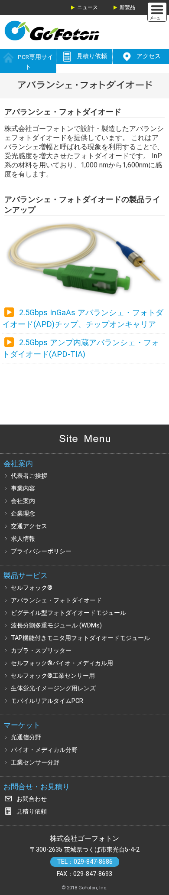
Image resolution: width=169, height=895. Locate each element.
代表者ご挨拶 (29, 476)
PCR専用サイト (35, 61)
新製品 (127, 7)
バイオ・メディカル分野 (44, 750)
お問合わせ (31, 799)
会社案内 (23, 501)
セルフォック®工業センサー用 (53, 675)
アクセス (148, 55)
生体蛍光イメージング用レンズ (53, 688)
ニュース (87, 7)
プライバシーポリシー (41, 551)
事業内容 (23, 488)
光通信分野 (26, 737)
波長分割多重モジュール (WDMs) (56, 625)
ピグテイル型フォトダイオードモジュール (68, 613)
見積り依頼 (92, 55)
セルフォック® (31, 587)
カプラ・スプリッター (41, 650)
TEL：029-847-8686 (85, 862)
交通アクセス (29, 526)
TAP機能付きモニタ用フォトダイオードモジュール (80, 638)
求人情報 (23, 538)
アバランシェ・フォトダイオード (56, 600)
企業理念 (23, 513)
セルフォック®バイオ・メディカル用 (62, 663)
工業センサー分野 (35, 762)
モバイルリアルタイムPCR (47, 701)
